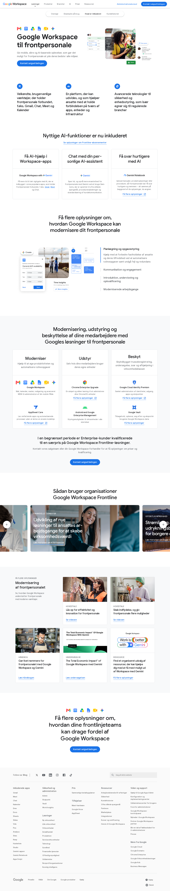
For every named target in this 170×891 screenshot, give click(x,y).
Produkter (48, 4)
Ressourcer (89, 4)
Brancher (61, 4)
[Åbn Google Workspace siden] (15, 4)
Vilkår (41, 880)
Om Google (51, 880)
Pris (73, 788)
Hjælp (82, 880)
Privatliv (31, 880)
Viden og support (139, 788)
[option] (55, 13)
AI (70, 4)
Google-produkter (68, 880)
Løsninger (35, 4)
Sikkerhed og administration (49, 789)
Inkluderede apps (21, 788)
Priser (77, 4)
